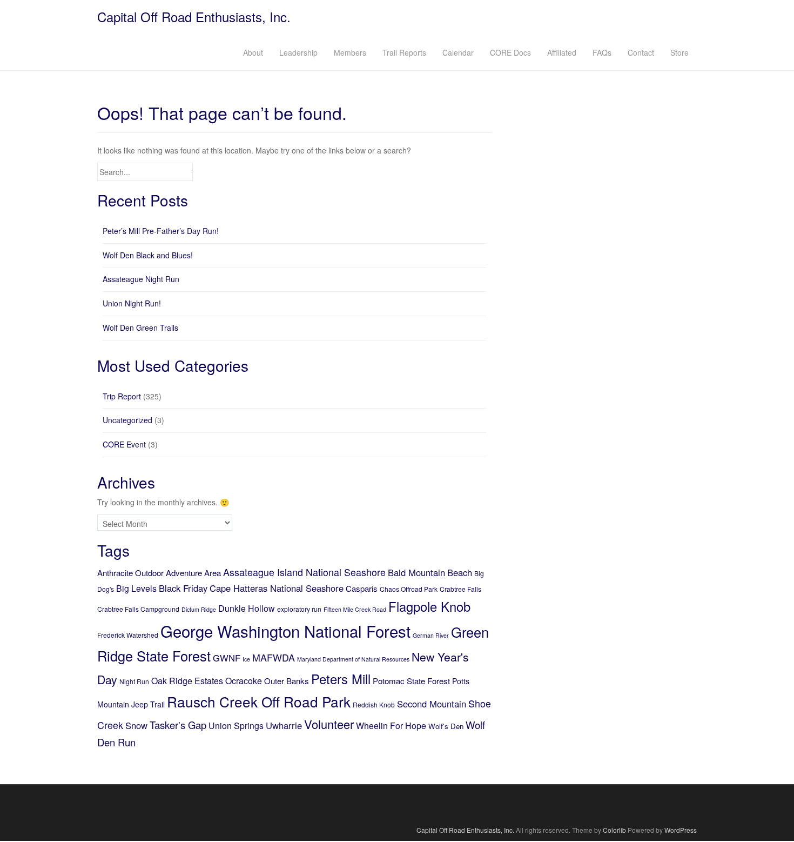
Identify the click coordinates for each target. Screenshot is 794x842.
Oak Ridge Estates (187, 680)
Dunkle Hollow (246, 608)
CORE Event (124, 444)
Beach (459, 572)
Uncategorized (127, 420)
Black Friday (183, 588)
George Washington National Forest (285, 630)
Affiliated (561, 52)
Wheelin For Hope (391, 725)
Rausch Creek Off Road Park (259, 701)
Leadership (298, 52)
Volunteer (329, 724)
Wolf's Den (445, 726)
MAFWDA (273, 657)
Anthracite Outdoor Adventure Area (159, 572)
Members (350, 52)
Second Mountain (431, 703)
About (253, 52)
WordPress (680, 829)
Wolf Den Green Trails (140, 327)
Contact (641, 52)
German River (431, 635)
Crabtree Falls (460, 588)
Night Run (134, 681)
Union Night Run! (132, 303)
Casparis (362, 588)
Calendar (458, 52)
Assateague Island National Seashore (304, 572)
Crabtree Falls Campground (138, 608)
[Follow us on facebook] (397, 804)
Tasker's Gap (178, 725)
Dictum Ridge (198, 609)
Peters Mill (341, 679)
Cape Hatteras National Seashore (277, 588)
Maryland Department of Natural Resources (353, 659)
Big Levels (136, 588)
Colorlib (614, 829)
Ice (246, 659)
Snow (136, 725)
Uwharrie (284, 725)
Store (679, 52)
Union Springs (236, 725)
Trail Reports (404, 52)
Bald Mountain (416, 572)
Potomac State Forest (411, 680)
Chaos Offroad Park (409, 588)
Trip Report (122, 396)
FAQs (602, 52)
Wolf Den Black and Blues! (148, 255)
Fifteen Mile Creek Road (355, 609)
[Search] (192, 171)
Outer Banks (286, 680)
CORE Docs (510, 52)
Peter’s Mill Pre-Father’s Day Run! (161, 230)
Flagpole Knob (429, 606)
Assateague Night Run (141, 278)
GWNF (226, 657)
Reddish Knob (374, 704)
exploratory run (299, 608)
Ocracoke (243, 680)
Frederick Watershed (127, 634)
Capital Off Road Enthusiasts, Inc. (194, 16)
